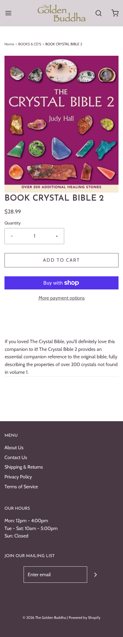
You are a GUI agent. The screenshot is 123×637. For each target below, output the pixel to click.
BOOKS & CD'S (29, 44)
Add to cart (61, 260)
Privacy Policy (18, 477)
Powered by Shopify (84, 617)
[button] (61, 124)
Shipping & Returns (23, 467)
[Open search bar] (98, 13)
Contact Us (15, 457)
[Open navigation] (8, 13)
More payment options (62, 298)
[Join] (95, 574)
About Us (14, 447)
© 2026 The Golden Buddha (45, 617)
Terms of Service (21, 486)
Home (9, 44)
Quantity (12, 223)
